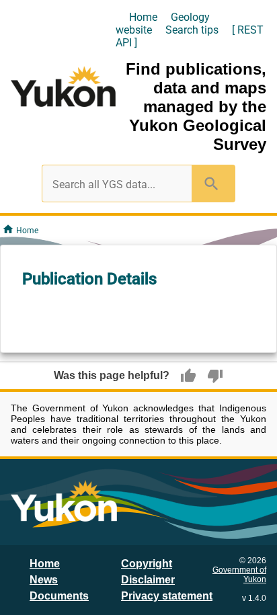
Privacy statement (166, 596)
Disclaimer (148, 579)
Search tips (192, 30)
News (44, 579)
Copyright (146, 563)
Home (143, 17)
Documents (59, 596)
